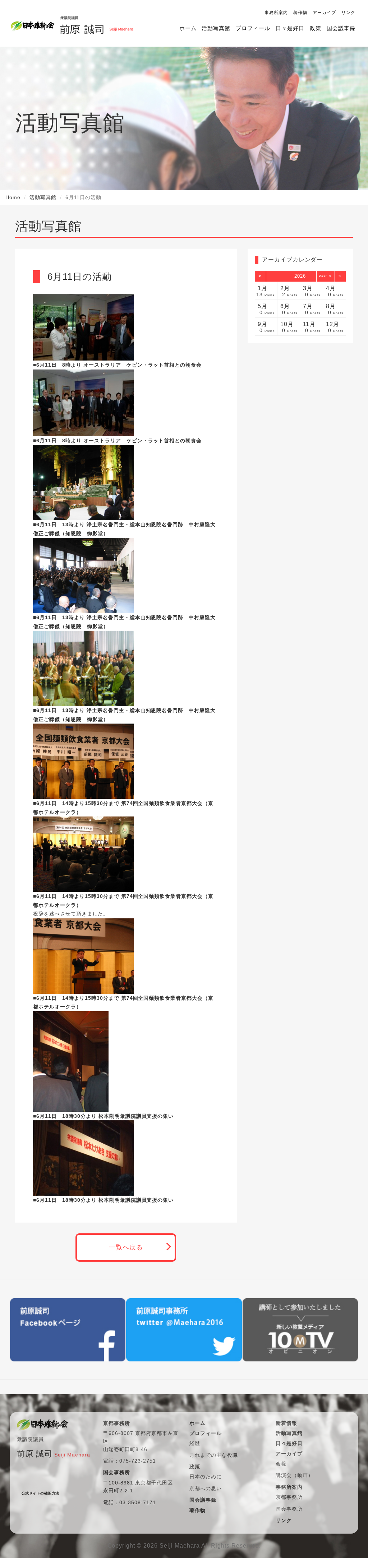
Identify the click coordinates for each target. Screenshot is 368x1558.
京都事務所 (289, 1497)
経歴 (194, 1443)
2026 (300, 276)
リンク (348, 12)
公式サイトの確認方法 (40, 1493)
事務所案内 (276, 12)
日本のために (205, 1476)
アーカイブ (324, 12)
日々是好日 (290, 28)
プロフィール (253, 28)
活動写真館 (216, 28)
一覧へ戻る (126, 1247)
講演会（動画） (294, 1475)
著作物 (300, 12)
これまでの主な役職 (213, 1455)
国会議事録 (341, 28)
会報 (281, 1464)
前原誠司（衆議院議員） (94, 23)
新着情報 (286, 1423)
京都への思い (205, 1488)
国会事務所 (289, 1509)
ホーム (188, 28)
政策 (315, 28)
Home (12, 197)
